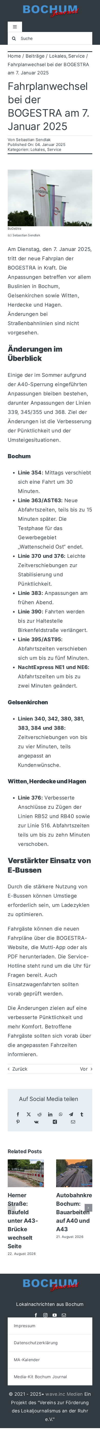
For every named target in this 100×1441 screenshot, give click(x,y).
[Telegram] (71, 1114)
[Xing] (54, 1122)
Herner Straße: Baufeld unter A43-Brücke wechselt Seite (23, 1220)
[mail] (64, 1315)
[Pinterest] (18, 1122)
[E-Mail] (73, 1122)
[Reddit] (39, 1114)
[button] (11, 1208)
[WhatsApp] (60, 1114)
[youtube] (55, 1315)
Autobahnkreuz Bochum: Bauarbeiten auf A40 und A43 (77, 1212)
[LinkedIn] (50, 1114)
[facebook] (36, 1315)
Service (54, 149)
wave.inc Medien (64, 1394)
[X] (28, 1114)
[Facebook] (18, 1114)
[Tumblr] (81, 1114)
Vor (84, 1069)
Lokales (38, 149)
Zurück (20, 1069)
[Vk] (36, 1122)
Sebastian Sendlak (33, 139)
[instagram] (45, 1315)
